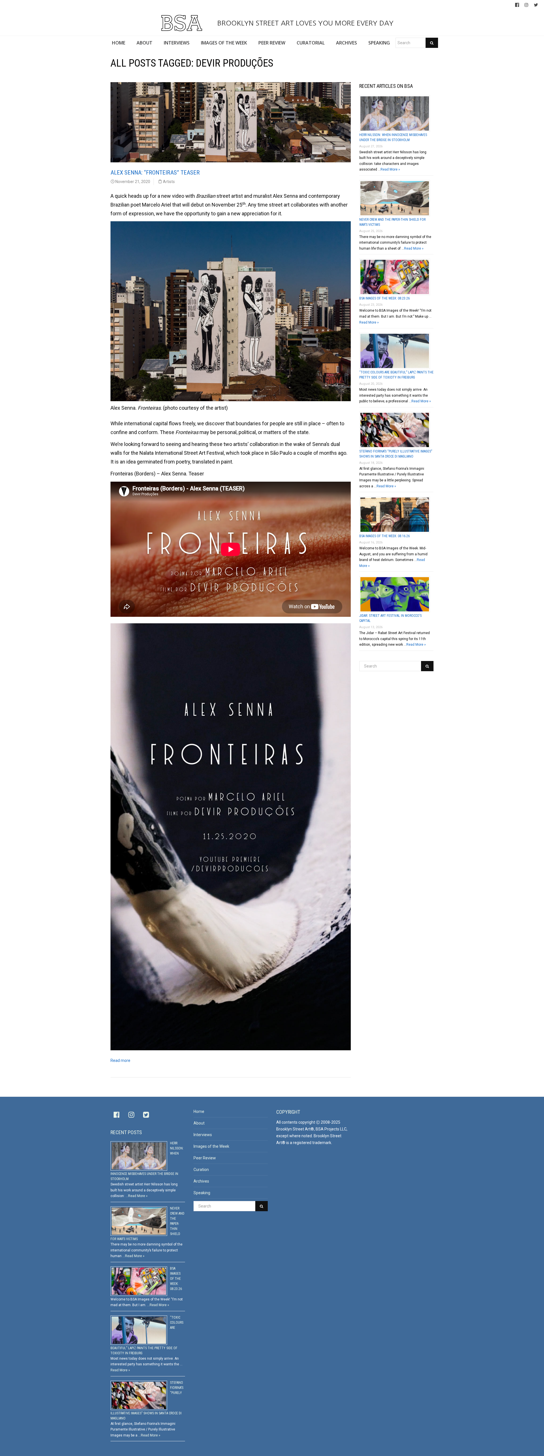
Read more (120, 1060)
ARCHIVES (346, 43)
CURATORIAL (311, 43)
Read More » (390, 169)
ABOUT (144, 43)
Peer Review (205, 1158)
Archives (201, 1181)
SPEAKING (379, 43)
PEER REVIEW (271, 43)
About (199, 1123)
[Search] (432, 43)
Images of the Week (211, 1146)
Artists (169, 181)
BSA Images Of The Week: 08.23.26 (384, 298)
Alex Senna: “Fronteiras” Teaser (155, 172)
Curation (201, 1169)
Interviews (203, 1134)
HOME (118, 43)
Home (199, 1111)
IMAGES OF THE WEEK (224, 43)
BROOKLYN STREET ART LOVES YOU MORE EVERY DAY (304, 23)
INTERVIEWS (177, 43)
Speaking (202, 1193)
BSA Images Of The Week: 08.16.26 (384, 536)
